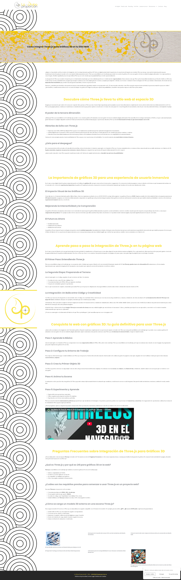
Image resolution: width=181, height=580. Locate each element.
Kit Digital (117, 6)
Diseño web (124, 6)
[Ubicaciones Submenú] (156, 6)
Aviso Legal (91, 576)
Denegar (161, 574)
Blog (165, 6)
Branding (130, 6)
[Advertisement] (90, 20)
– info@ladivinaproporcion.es (98, 574)
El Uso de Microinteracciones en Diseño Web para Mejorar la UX (63, 547)
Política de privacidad (165, 577)
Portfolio (136, 6)
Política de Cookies (157, 577)
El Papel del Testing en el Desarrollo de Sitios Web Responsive (62, 551)
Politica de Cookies (100, 576)
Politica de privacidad (81, 576)
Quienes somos (143, 6)
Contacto (160, 6)
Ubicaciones (152, 6)
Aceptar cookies (150, 574)
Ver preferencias (173, 574)
